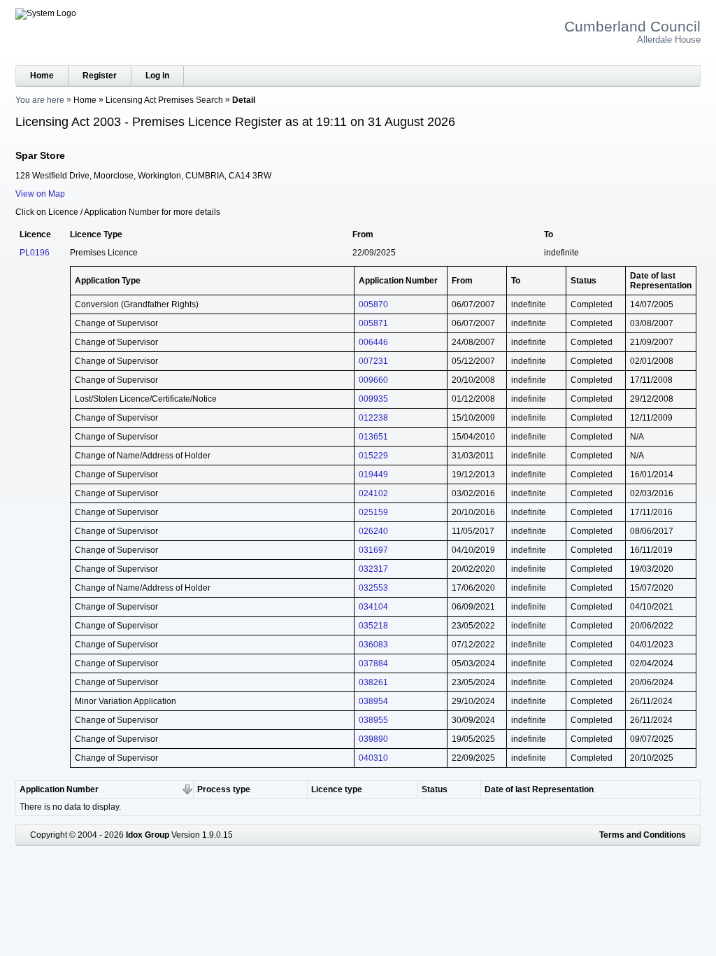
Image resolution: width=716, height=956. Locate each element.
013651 (373, 437)
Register (100, 75)
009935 (373, 399)
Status (435, 789)
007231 (373, 361)
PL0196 (35, 253)
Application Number (59, 789)
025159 (373, 512)
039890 (373, 739)
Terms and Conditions (642, 835)
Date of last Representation (539, 789)
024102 (373, 493)
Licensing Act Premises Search (164, 100)
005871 (373, 323)
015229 (373, 456)
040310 (373, 758)
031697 (373, 550)
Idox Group (147, 835)
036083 (373, 644)
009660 (373, 380)
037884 (373, 663)
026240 (373, 531)
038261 (373, 682)
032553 (373, 588)
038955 (373, 720)
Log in (157, 75)
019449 (373, 474)
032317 (373, 569)
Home (42, 75)
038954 (373, 701)
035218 (373, 626)
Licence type (336, 789)
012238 (373, 418)
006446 (373, 342)
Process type (223, 789)
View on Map (40, 194)
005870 (373, 304)
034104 (373, 607)
